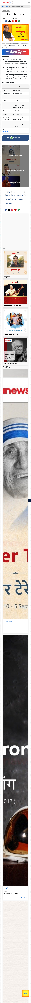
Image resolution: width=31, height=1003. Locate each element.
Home (3, 6)
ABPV (23, 195)
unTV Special (29, 994)
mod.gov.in (5, 131)
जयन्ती (7, 6)
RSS (6, 192)
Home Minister (8, 203)
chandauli (7, 195)
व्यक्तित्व (10, 621)
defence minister (20, 192)
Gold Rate (26, 992)
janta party (14, 199)
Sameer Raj (5, 18)
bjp (9, 192)
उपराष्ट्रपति (22, 992)
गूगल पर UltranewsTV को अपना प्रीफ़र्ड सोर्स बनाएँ (15, 52)
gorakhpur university (16, 195)
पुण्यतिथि (7, 888)
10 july (13, 192)
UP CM (20, 199)
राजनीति (4, 11)
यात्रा (25, 996)
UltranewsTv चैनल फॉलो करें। (12, 137)
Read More (23, 630)
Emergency (8, 199)
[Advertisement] (15, 230)
